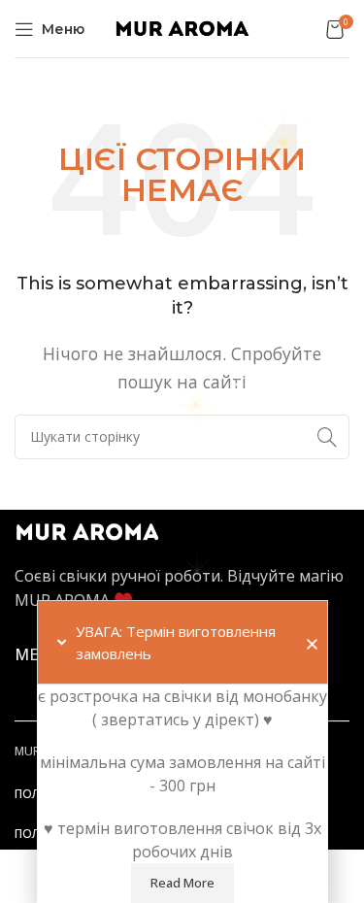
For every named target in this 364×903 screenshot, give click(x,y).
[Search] (327, 437)
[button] (312, 644)
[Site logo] (182, 27)
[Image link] (87, 531)
